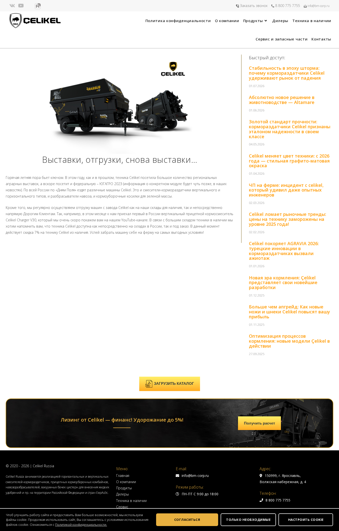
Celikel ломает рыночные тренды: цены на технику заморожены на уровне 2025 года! (287, 219)
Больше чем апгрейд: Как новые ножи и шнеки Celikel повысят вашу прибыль (289, 312)
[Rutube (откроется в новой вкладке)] (37, 6)
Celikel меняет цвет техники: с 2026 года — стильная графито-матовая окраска (289, 161)
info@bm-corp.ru (318, 6)
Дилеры (122, 494)
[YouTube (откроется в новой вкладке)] (21, 5)
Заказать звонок (253, 5)
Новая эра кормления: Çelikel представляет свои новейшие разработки (283, 283)
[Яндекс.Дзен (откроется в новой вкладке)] (29, 5)
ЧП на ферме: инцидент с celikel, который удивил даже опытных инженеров (286, 190)
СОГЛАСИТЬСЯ (187, 519)
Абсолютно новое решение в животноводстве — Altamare (281, 99)
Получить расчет (259, 423)
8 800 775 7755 (287, 5)
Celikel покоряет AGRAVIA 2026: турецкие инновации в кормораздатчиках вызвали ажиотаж (284, 250)
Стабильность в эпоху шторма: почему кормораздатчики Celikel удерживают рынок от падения (287, 73)
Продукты (124, 488)
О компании (126, 481)
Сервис (122, 506)
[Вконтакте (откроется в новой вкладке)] (13, 5)
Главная (122, 475)
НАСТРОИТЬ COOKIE (306, 519)
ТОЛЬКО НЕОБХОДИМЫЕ (248, 519)
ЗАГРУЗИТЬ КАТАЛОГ (174, 383)
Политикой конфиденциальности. (81, 524)
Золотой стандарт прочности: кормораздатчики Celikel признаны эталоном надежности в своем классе (289, 129)
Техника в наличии (131, 500)
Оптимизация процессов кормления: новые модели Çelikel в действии (289, 341)
